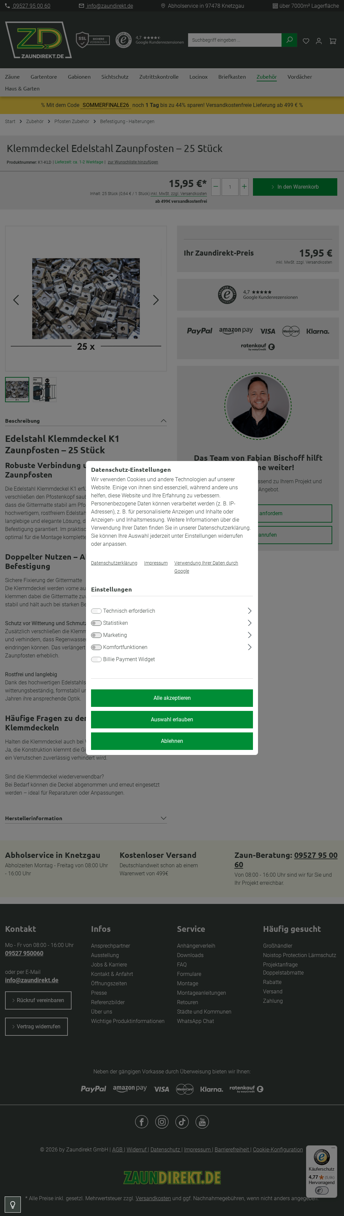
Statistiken (115, 623)
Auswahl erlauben (172, 719)
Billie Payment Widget (129, 659)
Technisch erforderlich (129, 611)
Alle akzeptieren (172, 698)
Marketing (115, 635)
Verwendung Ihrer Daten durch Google (206, 567)
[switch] (96, 623)
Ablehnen (172, 741)
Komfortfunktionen (125, 647)
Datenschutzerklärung (114, 563)
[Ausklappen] (250, 610)
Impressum (156, 563)
